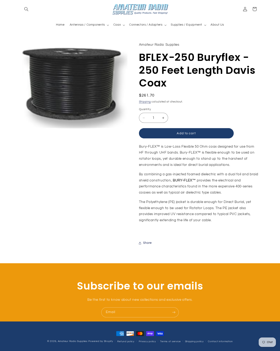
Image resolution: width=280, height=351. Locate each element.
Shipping (145, 101)
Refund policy (125, 341)
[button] (26, 9)
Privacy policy (147, 341)
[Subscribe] (174, 312)
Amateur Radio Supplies (73, 341)
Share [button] (147, 243)
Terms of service (170, 341)
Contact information (220, 341)
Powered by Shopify (100, 341)
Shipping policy (194, 341)
